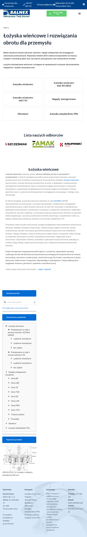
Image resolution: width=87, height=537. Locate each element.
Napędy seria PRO (32, 517)
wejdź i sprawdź (44, 269)
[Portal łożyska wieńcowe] (3, 4)
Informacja (50, 490)
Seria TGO (15, 410)
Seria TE (14, 387)
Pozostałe (15, 419)
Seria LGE (15, 401)
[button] (79, 13)
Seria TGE (15, 392)
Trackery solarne (17, 414)
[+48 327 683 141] (24, 4)
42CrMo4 (57, 201)
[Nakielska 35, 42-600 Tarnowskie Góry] (54, 4)
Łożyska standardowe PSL (19, 428)
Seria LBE (15, 383)
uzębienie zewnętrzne (22, 339)
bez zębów (17, 348)
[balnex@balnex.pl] (38, 4)
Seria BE (14, 378)
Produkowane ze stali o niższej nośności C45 (19, 353)
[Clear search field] (34, 302)
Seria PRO (15, 405)
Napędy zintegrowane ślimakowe (15, 373)
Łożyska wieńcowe (16, 326)
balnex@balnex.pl (47, 4)
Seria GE (14, 396)
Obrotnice (12, 424)
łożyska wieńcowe (71, 180)
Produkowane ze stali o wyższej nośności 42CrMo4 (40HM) (19, 332)
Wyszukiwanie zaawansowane (15, 308)
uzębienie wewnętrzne (22, 343)
